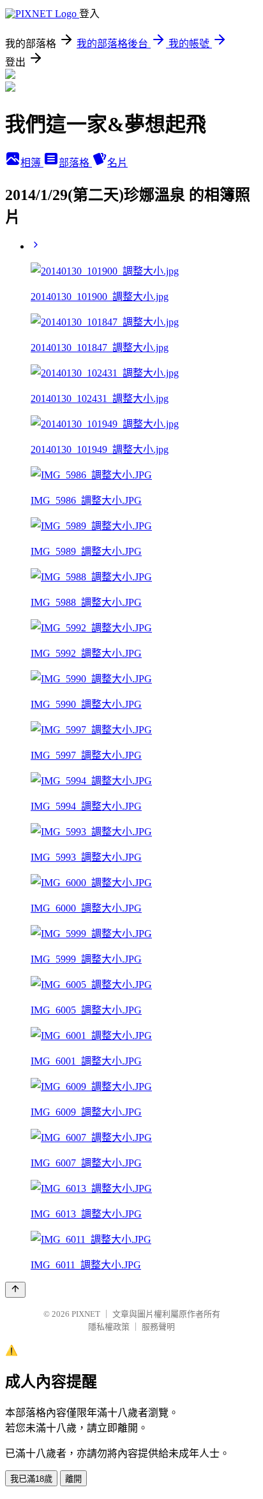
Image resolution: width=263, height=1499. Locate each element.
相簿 (31, 162)
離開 (73, 1479)
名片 (117, 162)
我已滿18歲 (31, 1479)
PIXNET (85, 1314)
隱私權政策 (109, 1326)
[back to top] (15, 1290)
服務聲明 (158, 1326)
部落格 (75, 162)
